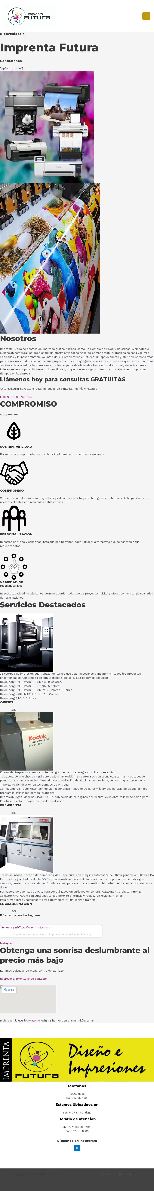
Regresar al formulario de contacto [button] (23, 978)
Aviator (32, 1020)
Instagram (7, 943)
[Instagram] (77, 1148)
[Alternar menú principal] (146, 16)
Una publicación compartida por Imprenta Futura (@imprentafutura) (51, 934)
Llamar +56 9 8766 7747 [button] (16, 397)
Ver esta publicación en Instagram (25, 927)
